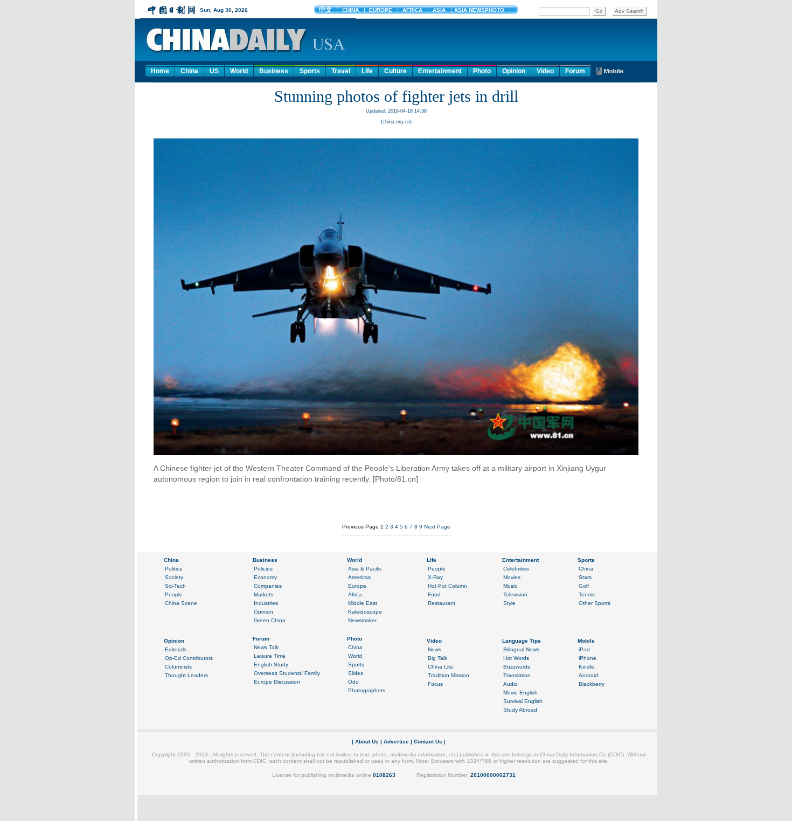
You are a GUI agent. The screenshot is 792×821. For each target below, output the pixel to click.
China (189, 71)
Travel (340, 71)
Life (367, 71)
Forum (575, 71)
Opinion (513, 71)
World (239, 71)
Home (160, 71)
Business (273, 71)
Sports (310, 71)
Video (545, 71)
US (214, 71)
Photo (482, 71)
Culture (395, 71)
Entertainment (440, 71)
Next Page (437, 527)
